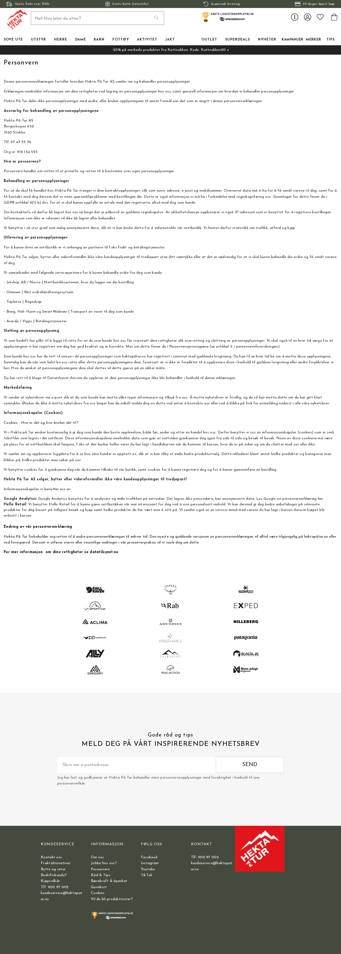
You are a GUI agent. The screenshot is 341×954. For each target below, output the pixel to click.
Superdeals (237, 39)
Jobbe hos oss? (104, 863)
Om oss (97, 857)
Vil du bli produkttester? (112, 899)
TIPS (330, 39)
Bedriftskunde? (54, 875)
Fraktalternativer (56, 863)
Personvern (100, 869)
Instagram (150, 863)
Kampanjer (292, 39)
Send (249, 764)
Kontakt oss (51, 857)
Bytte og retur (53, 869)
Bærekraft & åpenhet (109, 881)
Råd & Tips (100, 875)
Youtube (148, 869)
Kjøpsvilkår (50, 881)
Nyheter (267, 39)
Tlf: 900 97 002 (54, 887)
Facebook (149, 857)
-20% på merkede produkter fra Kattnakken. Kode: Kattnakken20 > (170, 50)
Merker (313, 39)
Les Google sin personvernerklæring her (289, 499)
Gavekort (99, 887)
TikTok (147, 875)
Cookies (97, 893)
